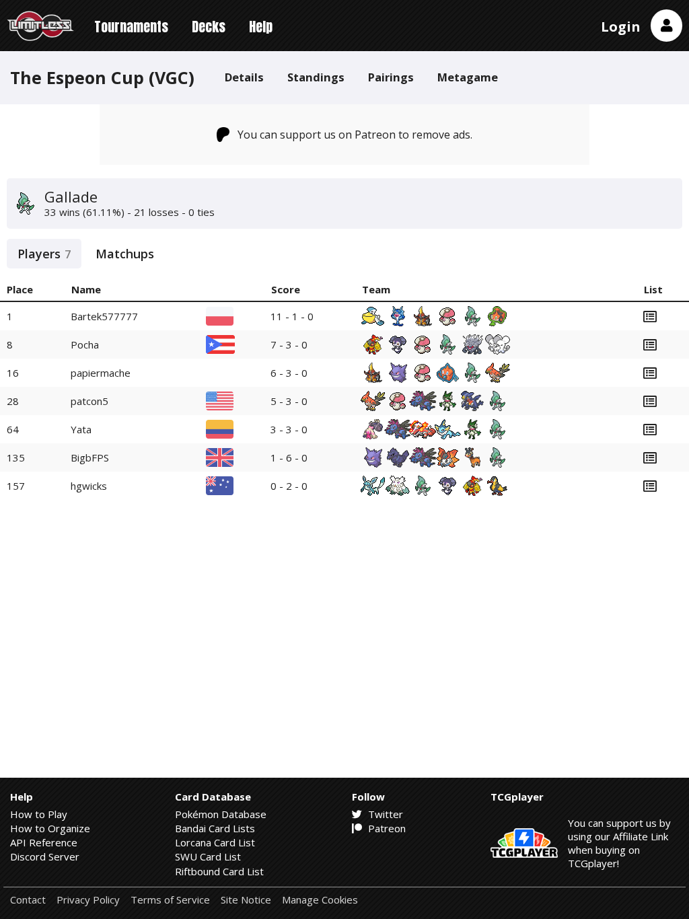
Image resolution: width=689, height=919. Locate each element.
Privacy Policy (88, 900)
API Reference (43, 842)
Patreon (385, 828)
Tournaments (131, 26)
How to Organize (50, 828)
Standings (315, 77)
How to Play (38, 814)
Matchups (125, 254)
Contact (28, 900)
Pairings (391, 77)
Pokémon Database (220, 814)
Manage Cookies (320, 900)
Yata (81, 429)
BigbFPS (90, 457)
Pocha (85, 344)
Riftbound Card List (219, 871)
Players (44, 254)
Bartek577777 (104, 316)
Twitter (384, 814)
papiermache (101, 372)
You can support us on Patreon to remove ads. (355, 134)
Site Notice (246, 900)
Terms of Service (170, 900)
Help (261, 26)
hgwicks (89, 485)
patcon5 (89, 401)
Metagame (467, 77)
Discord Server (44, 856)
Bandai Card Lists (215, 828)
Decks (208, 26)
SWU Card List (208, 856)
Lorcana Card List (215, 842)
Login (621, 26)
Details (244, 77)
